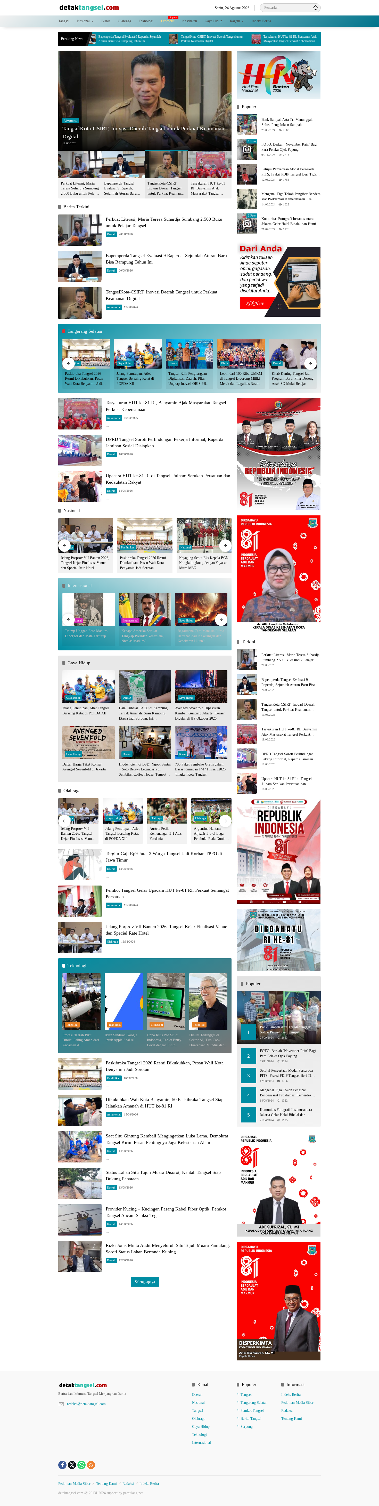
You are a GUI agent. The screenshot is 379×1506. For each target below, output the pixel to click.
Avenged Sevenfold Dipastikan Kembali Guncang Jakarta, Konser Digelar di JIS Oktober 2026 (200, 713)
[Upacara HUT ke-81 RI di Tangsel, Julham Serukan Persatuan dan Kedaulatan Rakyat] (80, 486)
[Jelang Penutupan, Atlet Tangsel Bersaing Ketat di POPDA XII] (137, 354)
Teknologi (72, 1024)
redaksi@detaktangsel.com (86, 1404)
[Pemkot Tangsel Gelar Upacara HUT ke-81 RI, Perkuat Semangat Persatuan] (80, 901)
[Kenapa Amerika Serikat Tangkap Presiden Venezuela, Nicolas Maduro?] (145, 609)
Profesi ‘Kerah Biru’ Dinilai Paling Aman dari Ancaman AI (80, 1040)
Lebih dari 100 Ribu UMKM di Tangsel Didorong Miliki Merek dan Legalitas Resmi (241, 379)
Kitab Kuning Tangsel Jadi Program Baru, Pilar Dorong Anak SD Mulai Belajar (293, 379)
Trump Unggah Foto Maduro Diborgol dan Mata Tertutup (86, 633)
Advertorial (70, 120)
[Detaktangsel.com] (89, 7)
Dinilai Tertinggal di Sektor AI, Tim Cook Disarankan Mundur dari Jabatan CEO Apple (207, 1040)
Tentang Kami (291, 1419)
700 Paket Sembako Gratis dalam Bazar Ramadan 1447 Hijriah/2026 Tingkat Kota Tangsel (200, 769)
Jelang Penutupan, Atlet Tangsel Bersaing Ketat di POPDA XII (135, 379)
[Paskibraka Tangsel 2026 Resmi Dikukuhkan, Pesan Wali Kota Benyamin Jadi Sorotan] (86, 354)
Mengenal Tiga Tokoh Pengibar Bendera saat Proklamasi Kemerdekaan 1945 (290, 196)
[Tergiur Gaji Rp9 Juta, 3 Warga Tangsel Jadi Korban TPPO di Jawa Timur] (80, 864)
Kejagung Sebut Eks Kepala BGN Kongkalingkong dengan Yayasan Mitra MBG (203, 563)
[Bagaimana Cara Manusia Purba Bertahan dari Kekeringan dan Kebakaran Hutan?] (201, 609)
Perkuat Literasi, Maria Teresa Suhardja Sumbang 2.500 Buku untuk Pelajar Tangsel (80, 188)
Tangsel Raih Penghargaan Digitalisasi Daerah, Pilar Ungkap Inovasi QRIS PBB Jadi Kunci (188, 379)
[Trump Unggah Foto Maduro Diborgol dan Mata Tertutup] (88, 609)
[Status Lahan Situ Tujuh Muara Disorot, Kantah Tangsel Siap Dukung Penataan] (80, 1183)
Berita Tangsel (251, 1419)
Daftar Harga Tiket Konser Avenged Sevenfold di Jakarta (84, 766)
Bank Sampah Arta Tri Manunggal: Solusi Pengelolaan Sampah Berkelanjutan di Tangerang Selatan (287, 122)
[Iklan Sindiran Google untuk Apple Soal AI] (124, 1001)
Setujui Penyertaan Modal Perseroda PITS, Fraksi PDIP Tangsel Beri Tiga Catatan (288, 172)
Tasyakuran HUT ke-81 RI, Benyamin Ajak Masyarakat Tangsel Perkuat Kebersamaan (207, 39)
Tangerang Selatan (254, 1403)
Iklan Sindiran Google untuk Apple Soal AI (121, 1037)
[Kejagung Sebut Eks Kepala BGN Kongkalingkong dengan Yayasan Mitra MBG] (204, 535)
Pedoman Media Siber (297, 1403)
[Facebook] (62, 1465)
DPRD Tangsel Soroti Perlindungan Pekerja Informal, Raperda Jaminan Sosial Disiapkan (290, 39)
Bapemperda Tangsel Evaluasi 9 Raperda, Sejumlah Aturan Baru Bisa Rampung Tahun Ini (122, 188)
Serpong (247, 1427)
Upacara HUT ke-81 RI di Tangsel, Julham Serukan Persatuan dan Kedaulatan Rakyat (287, 781)
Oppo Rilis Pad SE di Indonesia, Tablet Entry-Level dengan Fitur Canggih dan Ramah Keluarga (165, 1040)
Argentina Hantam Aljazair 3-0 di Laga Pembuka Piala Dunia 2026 (209, 834)
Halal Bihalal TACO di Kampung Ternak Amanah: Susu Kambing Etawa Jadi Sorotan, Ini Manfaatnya (143, 713)
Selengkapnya (145, 1282)
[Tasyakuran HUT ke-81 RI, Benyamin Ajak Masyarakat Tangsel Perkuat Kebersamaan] (173, 39)
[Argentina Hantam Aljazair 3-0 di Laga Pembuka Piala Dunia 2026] (211, 811)
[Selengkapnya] (122, 1385)
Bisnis (173, 363)
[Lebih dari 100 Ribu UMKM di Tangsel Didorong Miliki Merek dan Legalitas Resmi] (241, 354)
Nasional (185, 547)
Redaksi (287, 1411)
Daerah (111, 234)
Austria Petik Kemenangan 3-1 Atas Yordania (166, 834)
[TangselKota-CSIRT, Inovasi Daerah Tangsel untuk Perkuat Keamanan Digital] (90, 39)
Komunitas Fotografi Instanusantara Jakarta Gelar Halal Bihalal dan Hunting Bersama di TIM (290, 221)
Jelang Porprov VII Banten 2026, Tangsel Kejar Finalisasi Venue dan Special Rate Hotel (85, 563)
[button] (315, 7)
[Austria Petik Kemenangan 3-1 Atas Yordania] (167, 811)
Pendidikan (128, 547)
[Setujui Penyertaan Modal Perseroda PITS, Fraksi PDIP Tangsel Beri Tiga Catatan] (247, 174)
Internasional (130, 620)
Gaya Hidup (125, 363)
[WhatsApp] (81, 1465)
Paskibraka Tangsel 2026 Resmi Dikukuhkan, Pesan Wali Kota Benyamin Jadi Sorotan (84, 379)
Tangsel (197, 1411)
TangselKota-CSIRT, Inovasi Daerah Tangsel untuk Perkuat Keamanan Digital (129, 39)
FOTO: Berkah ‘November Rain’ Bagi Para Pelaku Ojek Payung (289, 147)
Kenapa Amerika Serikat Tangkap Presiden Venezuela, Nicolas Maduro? (142, 636)
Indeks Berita (291, 1395)
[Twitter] (72, 1465)
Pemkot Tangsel (252, 1411)
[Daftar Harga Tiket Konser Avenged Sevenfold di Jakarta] (88, 742)
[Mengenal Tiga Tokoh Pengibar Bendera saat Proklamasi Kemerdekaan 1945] (247, 199)
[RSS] (91, 1465)
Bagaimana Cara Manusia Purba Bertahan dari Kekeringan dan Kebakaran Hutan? (201, 636)
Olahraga (156, 818)
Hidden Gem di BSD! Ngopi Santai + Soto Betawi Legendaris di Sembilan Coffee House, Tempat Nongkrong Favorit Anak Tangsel (145, 769)
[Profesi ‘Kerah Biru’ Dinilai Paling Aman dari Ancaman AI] (81, 1001)
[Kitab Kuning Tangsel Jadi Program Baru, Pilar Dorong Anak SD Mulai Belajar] (293, 354)
